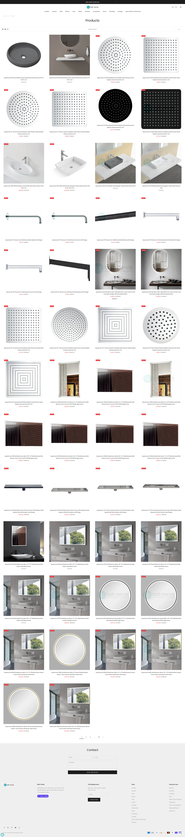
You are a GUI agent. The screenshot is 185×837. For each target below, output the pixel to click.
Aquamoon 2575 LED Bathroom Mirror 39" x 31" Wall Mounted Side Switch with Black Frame (115, 565)
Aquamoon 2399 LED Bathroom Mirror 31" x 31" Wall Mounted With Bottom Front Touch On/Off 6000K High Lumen (115, 403)
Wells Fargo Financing (175, 799)
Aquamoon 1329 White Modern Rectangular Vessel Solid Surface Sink (161, 187)
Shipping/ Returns (174, 808)
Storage (120, 11)
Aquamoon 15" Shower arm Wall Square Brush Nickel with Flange (161, 240)
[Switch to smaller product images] (5, 29)
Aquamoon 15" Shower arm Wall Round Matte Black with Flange (115, 240)
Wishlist (134, 822)
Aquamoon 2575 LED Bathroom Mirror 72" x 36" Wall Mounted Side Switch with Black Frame (69, 619)
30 (99, 737)
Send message (92, 772)
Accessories (96, 11)
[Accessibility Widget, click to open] (2, 834)
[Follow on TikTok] (19, 827)
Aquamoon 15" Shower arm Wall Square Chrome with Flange (24, 292)
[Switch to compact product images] (7, 29)
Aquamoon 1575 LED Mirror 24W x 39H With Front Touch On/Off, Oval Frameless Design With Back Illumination (115, 293)
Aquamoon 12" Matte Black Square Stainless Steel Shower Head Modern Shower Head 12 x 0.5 (161, 133)
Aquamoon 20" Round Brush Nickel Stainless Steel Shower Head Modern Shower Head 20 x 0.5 (161, 349)
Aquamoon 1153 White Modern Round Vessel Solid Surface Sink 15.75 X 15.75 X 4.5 (69, 79)
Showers (87, 11)
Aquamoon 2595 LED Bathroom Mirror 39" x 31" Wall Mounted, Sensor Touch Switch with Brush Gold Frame (161, 673)
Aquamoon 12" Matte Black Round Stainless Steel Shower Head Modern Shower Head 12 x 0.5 (115, 126)
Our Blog (171, 794)
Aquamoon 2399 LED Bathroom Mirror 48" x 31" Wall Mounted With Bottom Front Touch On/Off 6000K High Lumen (70, 457)
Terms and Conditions (175, 805)
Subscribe (94, 800)
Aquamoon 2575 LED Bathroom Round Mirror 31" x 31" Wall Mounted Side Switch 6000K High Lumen (115, 619)
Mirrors (67, 11)
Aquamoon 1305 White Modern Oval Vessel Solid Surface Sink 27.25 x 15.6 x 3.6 (24, 187)
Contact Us (172, 811)
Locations (171, 791)
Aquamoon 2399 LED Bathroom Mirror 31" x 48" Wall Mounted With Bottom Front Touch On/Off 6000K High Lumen (161, 403)
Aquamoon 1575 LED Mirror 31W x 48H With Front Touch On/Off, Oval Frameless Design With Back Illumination (161, 293)
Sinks (61, 11)
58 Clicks (21, 832)
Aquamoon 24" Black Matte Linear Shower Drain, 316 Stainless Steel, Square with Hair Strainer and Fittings (24, 511)
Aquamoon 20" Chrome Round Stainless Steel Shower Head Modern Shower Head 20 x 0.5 (70, 349)
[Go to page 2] (103, 737)
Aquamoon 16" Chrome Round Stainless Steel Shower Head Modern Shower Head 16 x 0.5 (24, 349)
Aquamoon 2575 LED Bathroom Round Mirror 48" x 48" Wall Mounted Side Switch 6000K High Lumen (161, 619)
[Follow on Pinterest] (11, 827)
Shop (8, 16)
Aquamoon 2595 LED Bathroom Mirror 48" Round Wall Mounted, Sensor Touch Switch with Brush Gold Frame (23, 727)
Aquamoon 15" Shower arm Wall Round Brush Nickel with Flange (23, 240)
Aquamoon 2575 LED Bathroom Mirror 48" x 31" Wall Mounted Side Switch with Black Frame (161, 565)
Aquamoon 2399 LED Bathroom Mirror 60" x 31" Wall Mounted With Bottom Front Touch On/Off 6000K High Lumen (115, 457)
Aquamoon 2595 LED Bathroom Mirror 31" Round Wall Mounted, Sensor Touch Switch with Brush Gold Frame (69, 673)
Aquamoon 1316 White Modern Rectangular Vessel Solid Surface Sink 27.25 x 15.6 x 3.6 (69, 187)
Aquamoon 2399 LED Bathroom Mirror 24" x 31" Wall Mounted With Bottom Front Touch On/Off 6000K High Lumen (70, 403)
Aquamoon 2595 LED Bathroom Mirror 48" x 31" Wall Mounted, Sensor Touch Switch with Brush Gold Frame (69, 727)
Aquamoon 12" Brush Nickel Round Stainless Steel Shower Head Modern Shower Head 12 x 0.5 (115, 79)
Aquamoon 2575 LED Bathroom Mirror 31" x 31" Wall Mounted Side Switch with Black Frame (69, 565)
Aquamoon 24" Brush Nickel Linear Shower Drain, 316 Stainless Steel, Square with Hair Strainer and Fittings (69, 511)
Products (13, 16)
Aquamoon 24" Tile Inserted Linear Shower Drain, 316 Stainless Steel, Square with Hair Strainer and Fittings (161, 511)
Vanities (46, 11)
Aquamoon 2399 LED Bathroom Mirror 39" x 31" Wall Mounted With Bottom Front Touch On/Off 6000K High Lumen (24, 457)
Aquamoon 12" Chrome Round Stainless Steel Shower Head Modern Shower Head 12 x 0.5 (24, 133)
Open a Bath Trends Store (92, 2)
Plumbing (112, 11)
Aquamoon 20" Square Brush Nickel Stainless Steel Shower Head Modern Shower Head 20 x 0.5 (24, 403)
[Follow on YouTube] (15, 827)
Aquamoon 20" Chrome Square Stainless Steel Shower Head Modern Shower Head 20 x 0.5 (115, 349)
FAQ (170, 796)
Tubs (73, 11)
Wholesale (172, 802)
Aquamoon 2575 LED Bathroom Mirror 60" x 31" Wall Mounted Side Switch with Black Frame (24, 619)
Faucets (54, 11)
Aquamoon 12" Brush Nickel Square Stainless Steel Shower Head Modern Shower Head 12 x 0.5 (161, 79)
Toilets (80, 11)
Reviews (171, 788)
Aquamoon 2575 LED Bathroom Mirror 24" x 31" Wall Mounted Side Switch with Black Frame (24, 565)
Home (4, 16)
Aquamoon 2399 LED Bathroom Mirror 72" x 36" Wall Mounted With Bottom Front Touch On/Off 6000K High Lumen (161, 457)
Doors (104, 11)
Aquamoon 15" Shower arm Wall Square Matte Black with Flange (69, 292)
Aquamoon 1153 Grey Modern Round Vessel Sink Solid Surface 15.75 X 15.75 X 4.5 (24, 79)
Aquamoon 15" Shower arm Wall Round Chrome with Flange (69, 240)
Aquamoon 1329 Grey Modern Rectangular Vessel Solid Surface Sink (115, 186)
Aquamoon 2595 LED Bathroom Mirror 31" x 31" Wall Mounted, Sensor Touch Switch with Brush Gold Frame (115, 673)
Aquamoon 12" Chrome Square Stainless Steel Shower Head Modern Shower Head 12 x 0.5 (70, 133)
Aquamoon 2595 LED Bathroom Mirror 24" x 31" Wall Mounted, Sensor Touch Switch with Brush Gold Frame (24, 673)
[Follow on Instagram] (8, 827)
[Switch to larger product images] (2, 29)
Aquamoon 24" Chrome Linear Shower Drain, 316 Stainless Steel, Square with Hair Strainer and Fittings (115, 511)
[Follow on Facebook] (4, 827)
